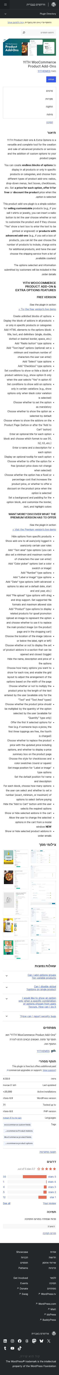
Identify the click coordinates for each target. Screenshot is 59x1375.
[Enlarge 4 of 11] (51, 911)
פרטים (49, 90)
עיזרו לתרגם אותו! (16, 22)
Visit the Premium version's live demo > (34, 529)
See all (6, 1203)
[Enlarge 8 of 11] (24, 873)
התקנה (49, 106)
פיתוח (50, 114)
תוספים (24, 1262)
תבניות (24, 1257)
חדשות (52, 1257)
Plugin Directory (48, 13)
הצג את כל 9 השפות (12, 1118)
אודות (53, 1251)
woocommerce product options (18, 1143)
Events (24, 1283)
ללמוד (53, 1277)
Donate (22, 1288)
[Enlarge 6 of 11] (51, 943)
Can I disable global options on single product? (41, 988)
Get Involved (20, 1277)
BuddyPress (47, 1319)
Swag (23, 1293)
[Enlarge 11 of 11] (24, 943)
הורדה (51, 79)
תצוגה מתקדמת (48, 1151)
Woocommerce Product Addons (18, 1131)
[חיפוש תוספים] (24, 32)
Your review (49, 1203)
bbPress (50, 1314)
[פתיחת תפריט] (5, 4)
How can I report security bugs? (38, 1016)
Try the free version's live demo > (37, 309)
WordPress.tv (47, 1293)
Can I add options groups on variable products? (42, 976)
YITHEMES (44, 71)
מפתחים (51, 1288)
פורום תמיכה (49, 1233)
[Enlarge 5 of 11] (51, 928)
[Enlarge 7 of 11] (24, 853)
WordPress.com (45, 1303)
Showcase (22, 1251)
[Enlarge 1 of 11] (51, 853)
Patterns (23, 1267)
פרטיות (52, 1267)
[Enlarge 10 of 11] (24, 921)
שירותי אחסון (49, 1262)
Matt (52, 1309)
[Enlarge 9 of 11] (24, 895)
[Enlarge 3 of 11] (51, 884)
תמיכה (49, 122)
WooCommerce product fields (17, 1137)
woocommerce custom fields (17, 1125)
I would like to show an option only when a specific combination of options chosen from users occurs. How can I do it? (37, 1002)
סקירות (49, 98)
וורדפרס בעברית (40, 1333)
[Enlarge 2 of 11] (51, 869)
